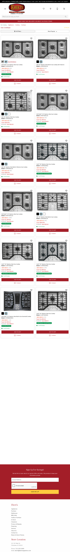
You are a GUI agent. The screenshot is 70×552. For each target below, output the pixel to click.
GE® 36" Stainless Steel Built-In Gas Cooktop (46, 217)
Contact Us (14, 533)
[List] (44, 9)
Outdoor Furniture (16, 517)
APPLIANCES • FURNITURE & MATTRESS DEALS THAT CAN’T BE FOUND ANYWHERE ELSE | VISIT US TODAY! (35, 1)
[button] (5, 9)
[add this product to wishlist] (31, 38)
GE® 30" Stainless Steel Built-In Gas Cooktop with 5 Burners (50, 64)
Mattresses (14, 513)
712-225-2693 (19, 548)
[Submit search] (66, 16)
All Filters (18, 31)
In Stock (13, 520)
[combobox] (52, 31)
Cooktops (23, 25)
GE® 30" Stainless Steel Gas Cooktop (10, 117)
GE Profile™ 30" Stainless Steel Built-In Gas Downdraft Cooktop (16, 316)
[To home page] (17, 8)
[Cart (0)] (64, 9)
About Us (13, 530)
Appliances (11, 25)
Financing (13, 526)
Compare (18, 83)
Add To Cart (17, 80)
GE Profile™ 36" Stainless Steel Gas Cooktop (11, 64)
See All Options (12, 61)
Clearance (14, 522)
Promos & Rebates (16, 524)
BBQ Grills (14, 515)
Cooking (17, 25)
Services (13, 528)
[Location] (50, 9)
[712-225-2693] (57, 9)
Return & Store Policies (17, 535)
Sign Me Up (35, 492)
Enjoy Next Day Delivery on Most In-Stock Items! (35, 21)
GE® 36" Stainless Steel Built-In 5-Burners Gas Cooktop (14, 167)
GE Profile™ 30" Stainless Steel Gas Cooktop (11, 214)
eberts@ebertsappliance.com (23, 550)
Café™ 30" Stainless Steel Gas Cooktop (45, 264)
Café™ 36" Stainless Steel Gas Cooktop (45, 164)
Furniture (13, 511)
